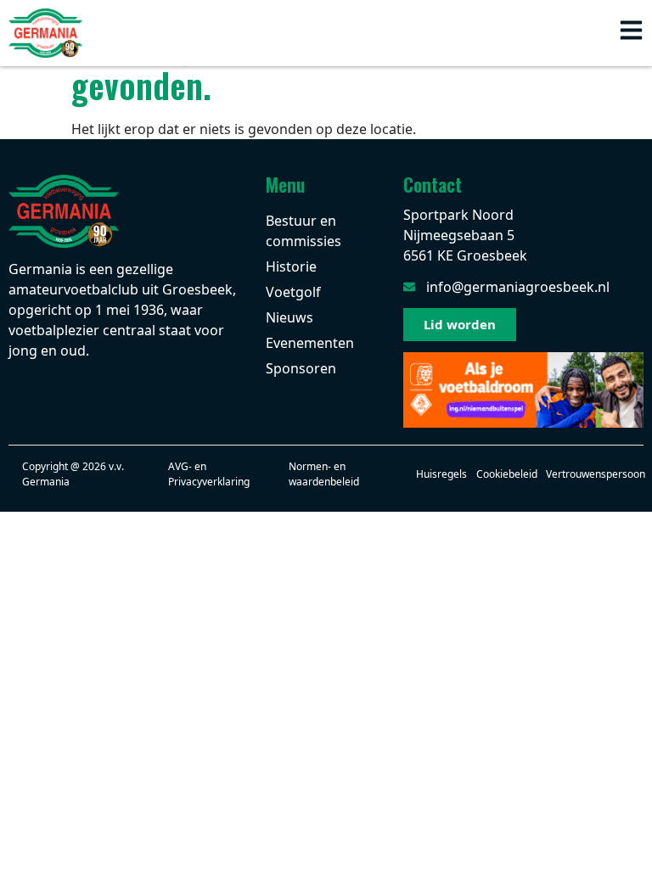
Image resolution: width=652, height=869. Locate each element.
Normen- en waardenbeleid (324, 474)
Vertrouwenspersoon (595, 474)
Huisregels (441, 474)
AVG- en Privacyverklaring (209, 474)
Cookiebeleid (506, 474)
